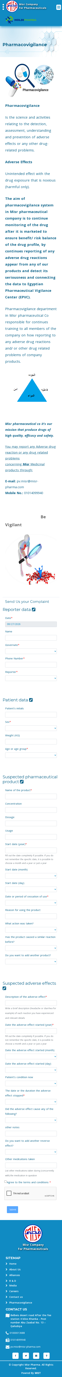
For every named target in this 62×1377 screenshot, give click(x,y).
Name (8, 631)
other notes (12, 1127)
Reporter (10, 672)
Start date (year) (15, 844)
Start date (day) (14, 883)
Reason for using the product (22, 910)
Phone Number (14, 658)
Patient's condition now (19, 1077)
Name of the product (17, 790)
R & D (12, 1281)
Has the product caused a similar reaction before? (30, 939)
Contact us (15, 1297)
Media (12, 1285)
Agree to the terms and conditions (28, 1182)
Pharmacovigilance (20, 1302)
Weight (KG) (12, 735)
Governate (11, 645)
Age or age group (16, 749)
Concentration (13, 803)
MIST (38, 1373)
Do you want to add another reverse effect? (27, 1143)
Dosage (9, 817)
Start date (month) (16, 869)
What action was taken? (19, 923)
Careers (13, 1291)
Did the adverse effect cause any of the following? (29, 1111)
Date (8, 618)
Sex (7, 722)
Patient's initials (14, 708)
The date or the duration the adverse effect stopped (28, 1093)
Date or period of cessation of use (26, 896)
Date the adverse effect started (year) (28, 1024)
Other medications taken (20, 1159)
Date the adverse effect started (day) (28, 1063)
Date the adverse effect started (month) (29, 1050)
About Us (14, 1269)
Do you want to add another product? (28, 955)
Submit (12, 1210)
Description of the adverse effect (25, 996)
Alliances (14, 1275)
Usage (9, 830)
